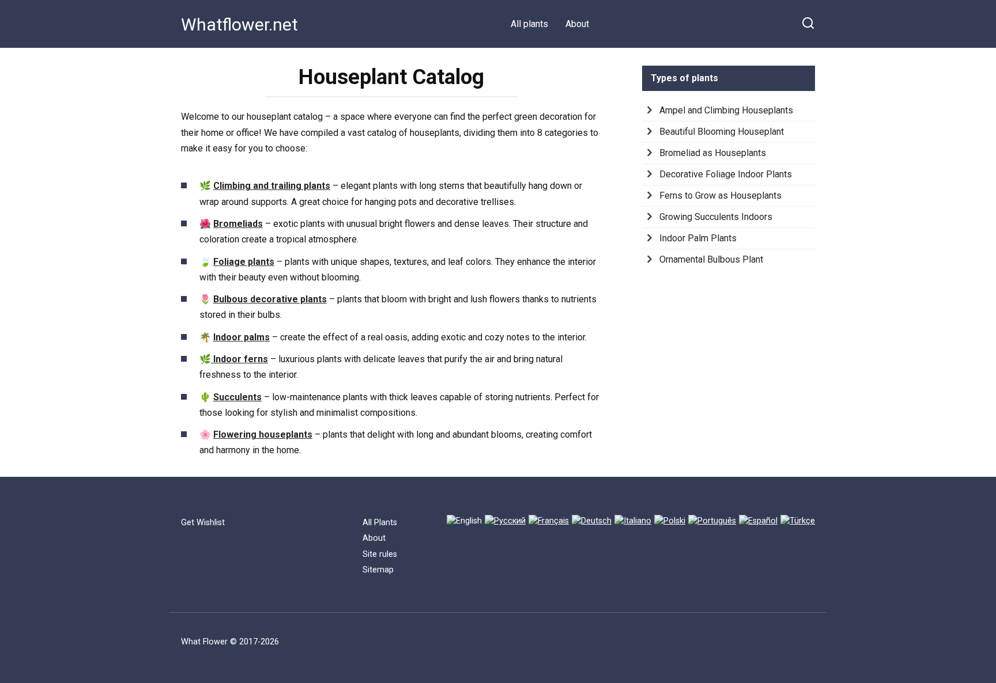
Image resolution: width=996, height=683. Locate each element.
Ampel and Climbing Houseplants (726, 110)
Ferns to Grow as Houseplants (720, 195)
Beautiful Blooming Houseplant (721, 131)
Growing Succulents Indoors (715, 216)
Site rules (380, 554)
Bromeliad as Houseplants (712, 152)
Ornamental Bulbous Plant (711, 259)
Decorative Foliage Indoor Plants (725, 174)
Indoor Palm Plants (698, 238)
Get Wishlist (203, 523)
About (577, 23)
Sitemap (378, 570)
